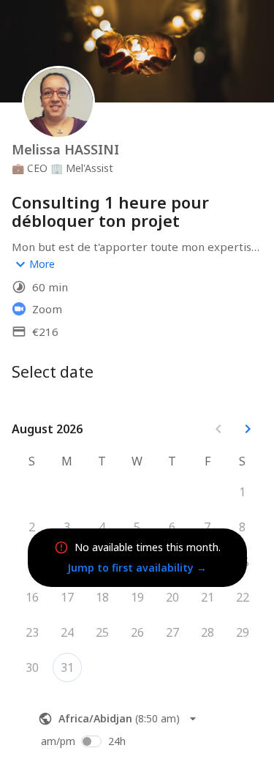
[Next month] (247, 429)
